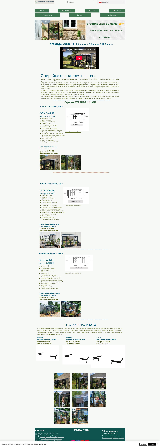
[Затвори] (158, 444)
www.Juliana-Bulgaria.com (52, 441)
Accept (152, 444)
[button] (62, 381)
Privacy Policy (43, 444)
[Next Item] (82, 30)
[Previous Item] (38, 30)
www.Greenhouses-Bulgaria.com (51, 439)
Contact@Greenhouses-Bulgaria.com (52, 437)
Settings (143, 444)
